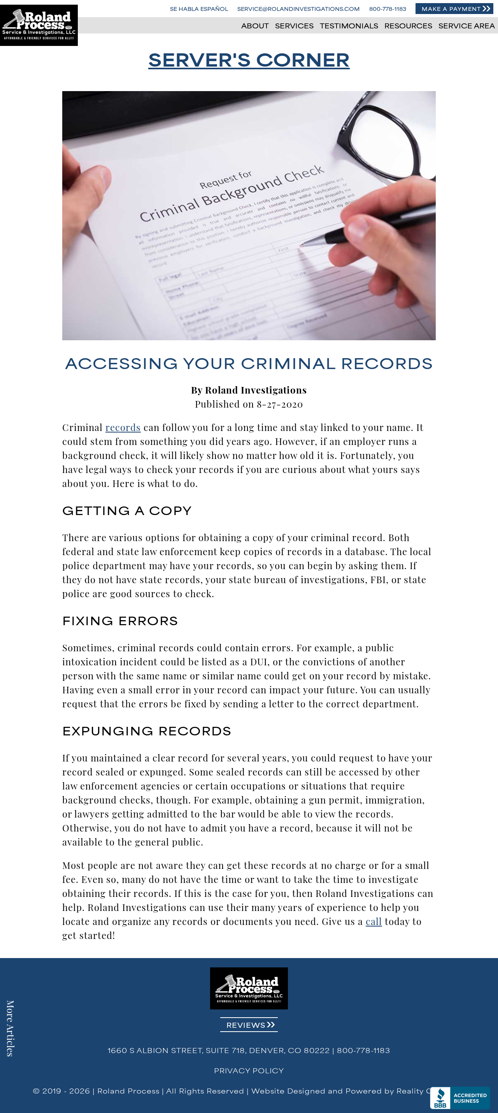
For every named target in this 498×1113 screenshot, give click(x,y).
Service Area (466, 25)
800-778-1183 (387, 8)
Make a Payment (451, 8)
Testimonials (349, 25)
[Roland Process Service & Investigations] (39, 25)
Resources (408, 25)
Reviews (245, 1025)
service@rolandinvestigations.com (298, 8)
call (374, 920)
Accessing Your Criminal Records (249, 362)
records (123, 426)
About (255, 25)
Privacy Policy (249, 1070)
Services (294, 25)
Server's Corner (249, 58)
